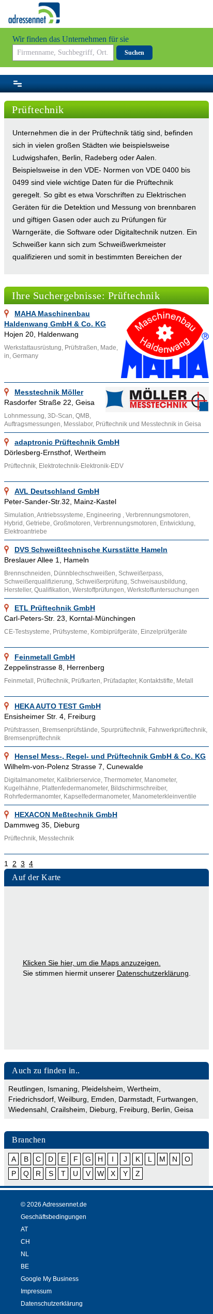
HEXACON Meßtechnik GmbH (65, 814)
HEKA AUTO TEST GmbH (57, 706)
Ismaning (63, 1089)
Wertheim (143, 1089)
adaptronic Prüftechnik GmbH (66, 442)
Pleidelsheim (102, 1089)
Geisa (183, 1109)
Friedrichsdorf (31, 1099)
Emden (102, 1099)
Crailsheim (68, 1109)
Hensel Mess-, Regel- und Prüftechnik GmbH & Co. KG (110, 756)
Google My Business (50, 1278)
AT (24, 1229)
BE (25, 1266)
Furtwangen (176, 1099)
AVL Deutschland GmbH (56, 491)
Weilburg (72, 1099)
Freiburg (133, 1109)
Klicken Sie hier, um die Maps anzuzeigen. (92, 963)
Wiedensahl (27, 1109)
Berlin (160, 1109)
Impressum (36, 1291)
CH (25, 1241)
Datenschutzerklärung (153, 973)
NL (25, 1254)
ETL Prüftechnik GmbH (54, 608)
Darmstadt (135, 1099)
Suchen (134, 52)
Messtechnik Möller (48, 392)
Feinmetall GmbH (44, 657)
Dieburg (102, 1109)
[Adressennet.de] (34, 13)
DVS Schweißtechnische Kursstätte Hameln (91, 549)
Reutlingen (25, 1089)
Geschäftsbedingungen (53, 1217)
